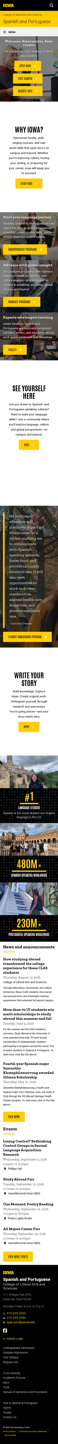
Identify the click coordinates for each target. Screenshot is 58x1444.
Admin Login (15, 1338)
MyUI (6, 1382)
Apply (27, 727)
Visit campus (25, 78)
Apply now (25, 66)
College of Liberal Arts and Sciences (22, 14)
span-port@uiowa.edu (21, 1322)
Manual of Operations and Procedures (25, 1392)
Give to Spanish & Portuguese (20, 1403)
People (7, 1412)
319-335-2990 (16, 1318)
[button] (51, 5)
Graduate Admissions (15, 1352)
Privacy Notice (9, 1431)
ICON (6, 1387)
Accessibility (10, 1435)
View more (14, 1116)
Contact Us (9, 1417)
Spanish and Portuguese (27, 21)
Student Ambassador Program (25, 637)
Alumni (7, 1407)
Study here (27, 183)
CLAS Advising (11, 1373)
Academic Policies (14, 1377)
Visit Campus (11, 1357)
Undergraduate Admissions (19, 1348)
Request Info (10, 1362)
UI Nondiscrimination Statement (33, 1431)
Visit (27, 445)
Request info (25, 91)
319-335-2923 (16, 1313)
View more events (18, 1256)
